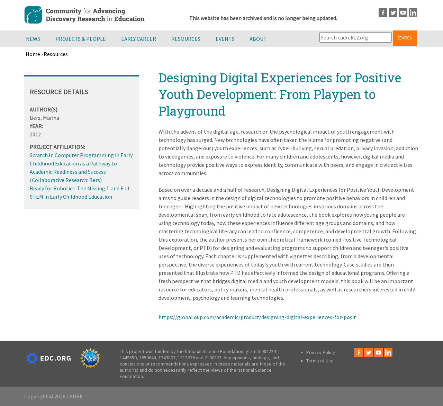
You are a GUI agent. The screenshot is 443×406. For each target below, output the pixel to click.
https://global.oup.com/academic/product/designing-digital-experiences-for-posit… (260, 317)
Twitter (393, 12)
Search (405, 38)
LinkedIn (413, 12)
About (258, 38)
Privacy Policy (320, 352)
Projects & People (80, 38)
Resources (185, 38)
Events (225, 38)
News (33, 38)
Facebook (383, 12)
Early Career (138, 38)
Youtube (403, 12)
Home (33, 54)
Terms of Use (320, 361)
